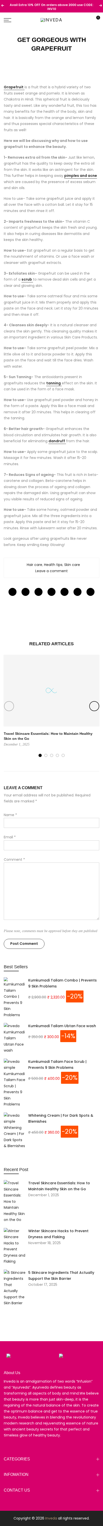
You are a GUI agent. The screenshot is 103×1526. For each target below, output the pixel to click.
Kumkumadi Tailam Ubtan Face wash (62, 1025)
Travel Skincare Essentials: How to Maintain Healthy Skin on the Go (59, 1186)
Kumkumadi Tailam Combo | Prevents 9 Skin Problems (62, 983)
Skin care (72, 564)
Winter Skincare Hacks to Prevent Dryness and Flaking (58, 1233)
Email (10, 837)
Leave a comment (51, 570)
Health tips (53, 564)
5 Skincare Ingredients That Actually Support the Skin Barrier (61, 1275)
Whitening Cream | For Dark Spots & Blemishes (60, 1118)
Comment (14, 859)
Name (10, 814)
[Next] (94, 706)
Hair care (34, 564)
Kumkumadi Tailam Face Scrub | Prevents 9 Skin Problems (57, 1064)
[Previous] (9, 706)
